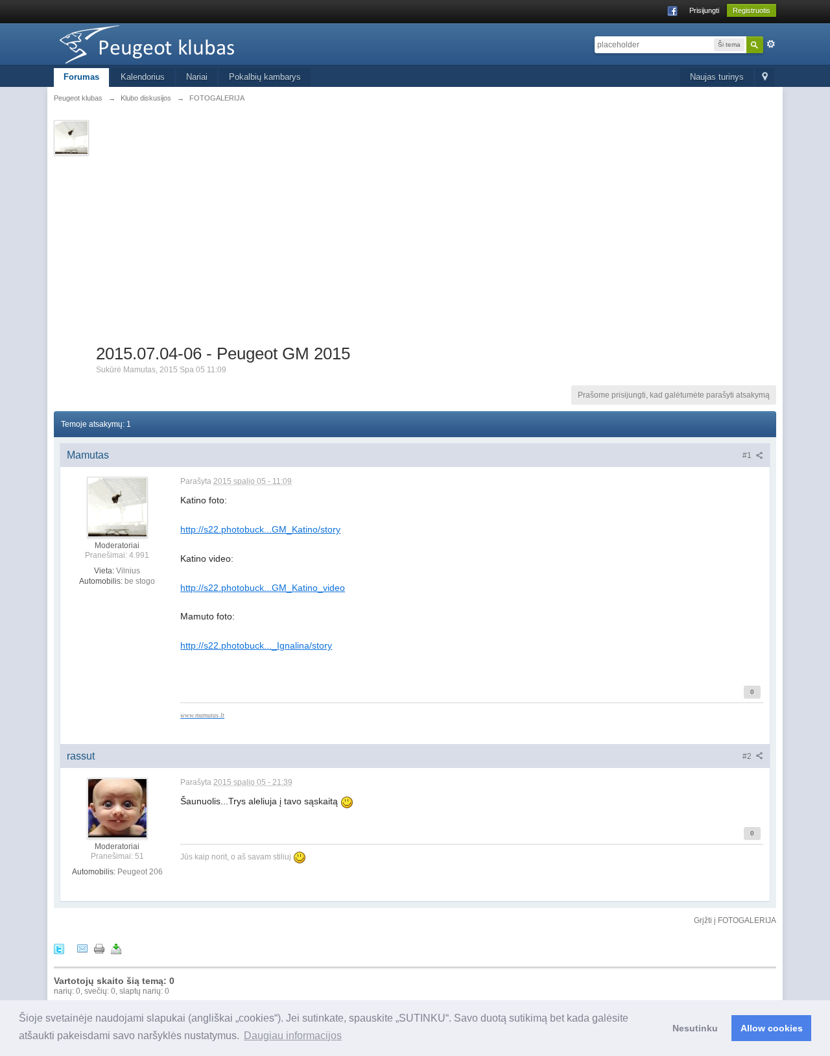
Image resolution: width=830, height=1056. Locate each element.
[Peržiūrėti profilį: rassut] (117, 807)
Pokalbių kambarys (265, 77)
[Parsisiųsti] (116, 948)
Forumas (81, 77)
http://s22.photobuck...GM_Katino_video (262, 587)
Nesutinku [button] (695, 1028)
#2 (747, 756)
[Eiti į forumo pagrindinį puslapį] (170, 43)
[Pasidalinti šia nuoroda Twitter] (59, 948)
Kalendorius (143, 77)
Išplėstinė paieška (771, 44)
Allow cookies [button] (772, 1028)
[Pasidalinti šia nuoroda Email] (82, 948)
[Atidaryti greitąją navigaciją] (764, 77)
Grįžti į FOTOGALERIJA (735, 920)
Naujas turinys (717, 77)
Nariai (197, 77)
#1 (747, 455)
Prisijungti (704, 10)
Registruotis (751, 10)
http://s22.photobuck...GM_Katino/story (260, 529)
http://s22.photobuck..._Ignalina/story (256, 645)
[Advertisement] (436, 246)
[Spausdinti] (99, 948)
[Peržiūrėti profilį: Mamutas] (117, 506)
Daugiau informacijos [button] (293, 1035)
